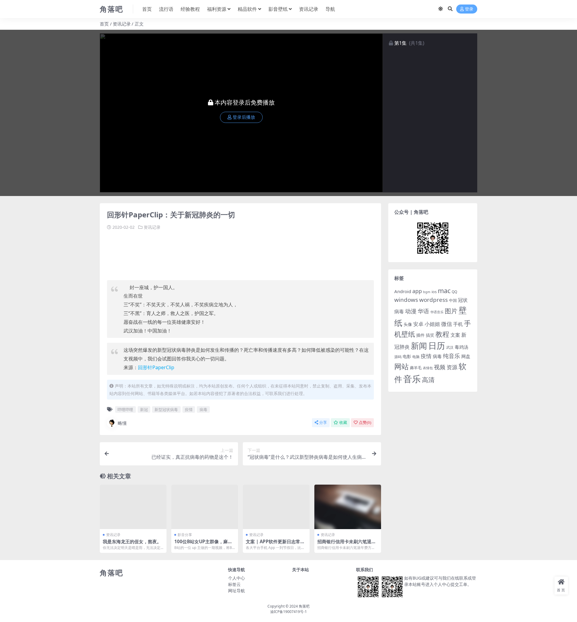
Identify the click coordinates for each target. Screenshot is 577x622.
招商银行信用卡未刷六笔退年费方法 (346, 544)
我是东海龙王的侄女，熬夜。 (132, 541)
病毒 (203, 409)
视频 (439, 367)
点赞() (365, 422)
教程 (442, 334)
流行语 (166, 9)
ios (434, 291)
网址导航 (236, 590)
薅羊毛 (416, 367)
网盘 (465, 356)
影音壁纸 (278, 9)
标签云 (234, 584)
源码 (397, 356)
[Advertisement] (216, 253)
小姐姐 (432, 323)
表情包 (428, 368)
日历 (436, 345)
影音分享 (185, 534)
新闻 (419, 345)
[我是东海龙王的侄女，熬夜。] (133, 507)
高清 (428, 379)
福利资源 (216, 9)
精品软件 (247, 9)
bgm (426, 292)
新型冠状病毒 (166, 409)
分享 (323, 422)
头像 (408, 324)
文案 (455, 335)
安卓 (418, 323)
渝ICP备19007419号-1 (288, 611)
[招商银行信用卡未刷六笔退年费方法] (347, 507)
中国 (453, 300)
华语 (423, 311)
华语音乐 (437, 312)
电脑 (416, 356)
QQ (454, 291)
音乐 (412, 379)
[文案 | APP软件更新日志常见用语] (276, 507)
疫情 (189, 409)
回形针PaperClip (156, 367)
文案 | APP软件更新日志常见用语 (275, 544)
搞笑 (430, 335)
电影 (407, 356)
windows (406, 300)
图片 (451, 311)
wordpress (433, 300)
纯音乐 (451, 356)
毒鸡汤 (461, 347)
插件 (420, 335)
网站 (401, 366)
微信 (446, 323)
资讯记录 (308, 9)
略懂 (122, 423)
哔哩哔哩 (125, 409)
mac (444, 290)
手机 (458, 324)
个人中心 (236, 578)
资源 (452, 367)
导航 (330, 9)
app (417, 291)
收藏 (343, 422)
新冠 (144, 409)
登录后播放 (244, 117)
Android (402, 291)
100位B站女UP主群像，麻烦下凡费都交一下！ (203, 544)
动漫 (411, 311)
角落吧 (304, 606)
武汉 (449, 347)
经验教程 (190, 9)
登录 (469, 9)
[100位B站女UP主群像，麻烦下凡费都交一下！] (204, 507)
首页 (147, 9)
